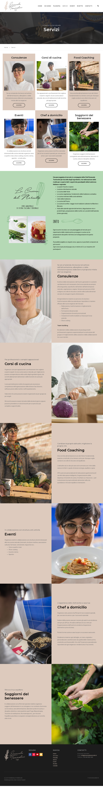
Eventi (72, 6)
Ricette (80, 6)
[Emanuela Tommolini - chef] (13, 6)
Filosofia (56, 6)
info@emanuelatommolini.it (89, 755)
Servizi (65, 6)
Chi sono (47, 6)
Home (40, 6)
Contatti (88, 6)
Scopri (19, 105)
